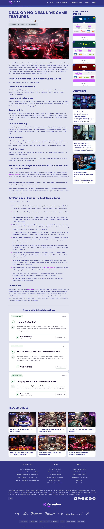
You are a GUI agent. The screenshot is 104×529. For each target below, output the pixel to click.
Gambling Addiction (54, 480)
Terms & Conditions (62, 526)
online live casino (14, 174)
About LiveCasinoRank (79, 469)
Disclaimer (79, 480)
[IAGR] (17, 513)
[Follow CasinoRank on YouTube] (86, 498)
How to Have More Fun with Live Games (27, 472)
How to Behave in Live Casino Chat (28, 477)
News (93, 2)
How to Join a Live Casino (27, 469)
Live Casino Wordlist (55, 469)
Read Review (84, 37)
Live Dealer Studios (76, 2)
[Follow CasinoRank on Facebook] (75, 498)
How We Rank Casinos (79, 474)
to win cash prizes (49, 267)
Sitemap (81, 526)
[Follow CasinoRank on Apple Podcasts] (93, 498)
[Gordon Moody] (50, 513)
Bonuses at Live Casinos (55, 472)
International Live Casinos (54, 483)
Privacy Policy (42, 526)
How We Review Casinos (79, 472)
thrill (37, 69)
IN (10, 498)
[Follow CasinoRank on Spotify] (90, 498)
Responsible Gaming (55, 474)
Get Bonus (84, 34)
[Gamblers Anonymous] (25, 513)
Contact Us (79, 483)
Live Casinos (49, 2)
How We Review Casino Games (79, 477)
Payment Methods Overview (54, 477)
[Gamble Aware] (70, 513)
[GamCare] (36, 513)
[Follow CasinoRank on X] (82, 498)
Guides (87, 2)
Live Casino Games (61, 2)
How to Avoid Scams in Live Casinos (27, 474)
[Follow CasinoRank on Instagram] (79, 498)
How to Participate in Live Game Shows (27, 480)
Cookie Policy (23, 526)
